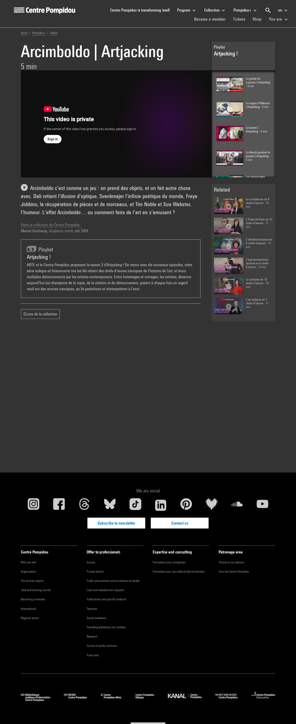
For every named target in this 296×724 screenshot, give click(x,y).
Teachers (92, 609)
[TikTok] (135, 505)
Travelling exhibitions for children (106, 627)
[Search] (268, 10)
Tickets (239, 19)
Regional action (30, 618)
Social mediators (96, 618)
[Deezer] (211, 505)
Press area (93, 655)
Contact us (179, 523)
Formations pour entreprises (169, 562)
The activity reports (32, 581)
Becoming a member (33, 599)
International (28, 609)
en (280, 10)
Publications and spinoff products (106, 599)
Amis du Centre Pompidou (234, 571)
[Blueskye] (110, 505)
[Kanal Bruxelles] (188, 699)
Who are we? (28, 562)
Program (184, 10)
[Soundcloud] (237, 505)
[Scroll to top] (285, 713)
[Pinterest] (186, 505)
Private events (95, 571)
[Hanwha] (263, 699)
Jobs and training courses (36, 590)
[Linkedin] (160, 505)
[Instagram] (33, 505)
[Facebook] (59, 505)
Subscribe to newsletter (116, 523)
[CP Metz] (114, 699)
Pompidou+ (243, 10)
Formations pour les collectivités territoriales (179, 571)
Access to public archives (102, 646)
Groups (91, 562)
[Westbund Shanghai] (229, 699)
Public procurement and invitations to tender (113, 581)
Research (92, 636)
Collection (212, 10)
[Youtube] (262, 505)
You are (276, 19)
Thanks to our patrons (231, 562)
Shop (259, 18)
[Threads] (84, 505)
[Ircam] (79, 699)
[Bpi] (39, 699)
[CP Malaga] (148, 699)
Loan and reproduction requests (105, 590)
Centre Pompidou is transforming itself (141, 9)
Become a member (211, 18)
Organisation (28, 571)
